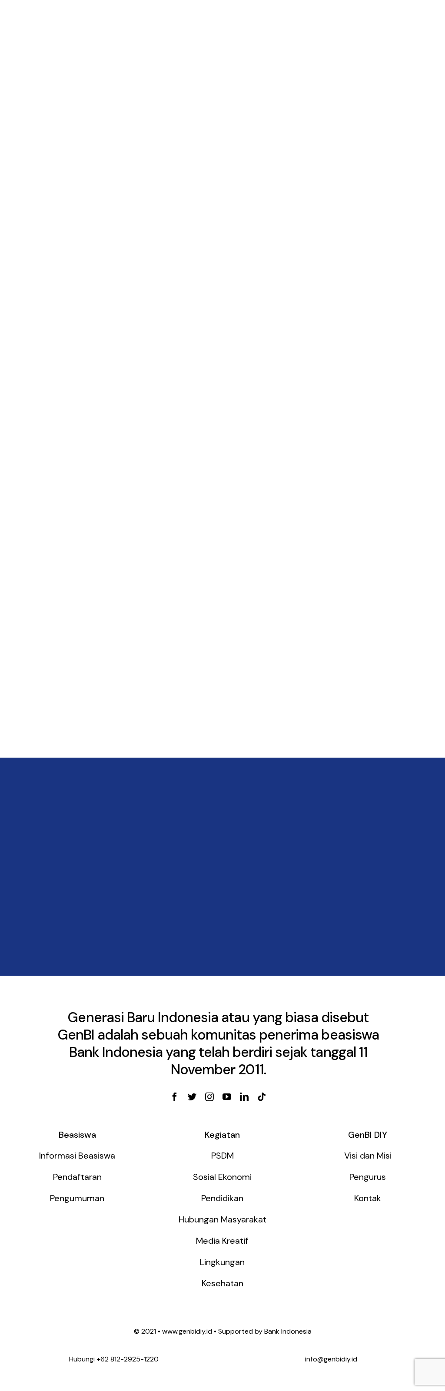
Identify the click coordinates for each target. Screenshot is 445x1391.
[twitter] (192, 1097)
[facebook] (174, 1097)
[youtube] (226, 1097)
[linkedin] (244, 1097)
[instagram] (209, 1097)
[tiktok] (261, 1097)
